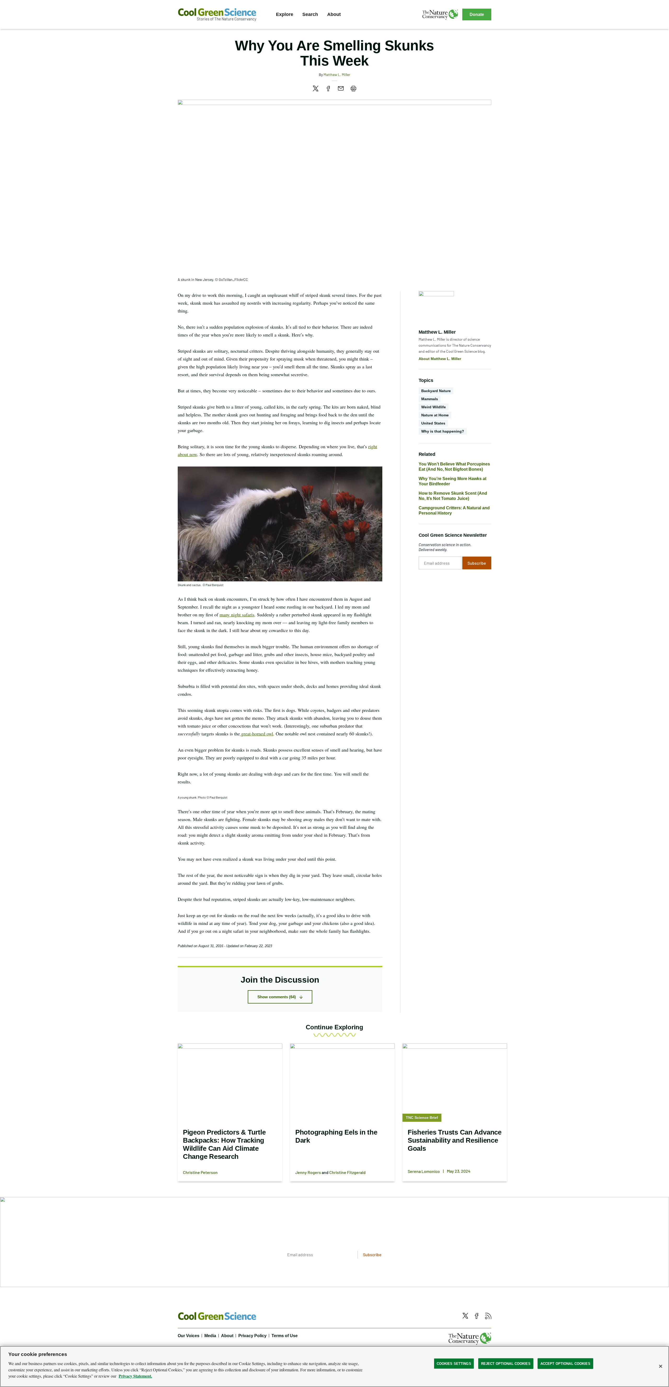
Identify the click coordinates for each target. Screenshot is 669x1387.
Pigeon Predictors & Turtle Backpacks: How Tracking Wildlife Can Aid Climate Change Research (224, 1144)
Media (210, 1335)
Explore (284, 14)
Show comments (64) (276, 997)
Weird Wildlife (433, 407)
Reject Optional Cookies (505, 1363)
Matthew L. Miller (337, 74)
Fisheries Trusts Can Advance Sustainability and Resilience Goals (454, 1140)
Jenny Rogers (308, 1172)
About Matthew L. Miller (440, 359)
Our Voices (188, 1335)
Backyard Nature (436, 391)
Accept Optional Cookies (565, 1363)
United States (433, 423)
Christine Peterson (200, 1172)
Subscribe (477, 562)
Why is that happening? (442, 431)
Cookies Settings (454, 1363)
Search (310, 14)
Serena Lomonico (424, 1171)
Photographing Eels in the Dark (336, 1136)
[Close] (660, 1366)
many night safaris (237, 614)
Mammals (429, 399)
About (334, 14)
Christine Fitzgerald (347, 1172)
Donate (477, 14)
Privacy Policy (252, 1335)
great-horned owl (256, 733)
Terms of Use (285, 1335)
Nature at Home (435, 415)
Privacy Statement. (135, 1376)
